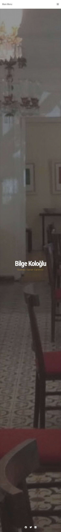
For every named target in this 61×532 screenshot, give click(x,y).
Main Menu (7, 4)
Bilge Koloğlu (30, 264)
